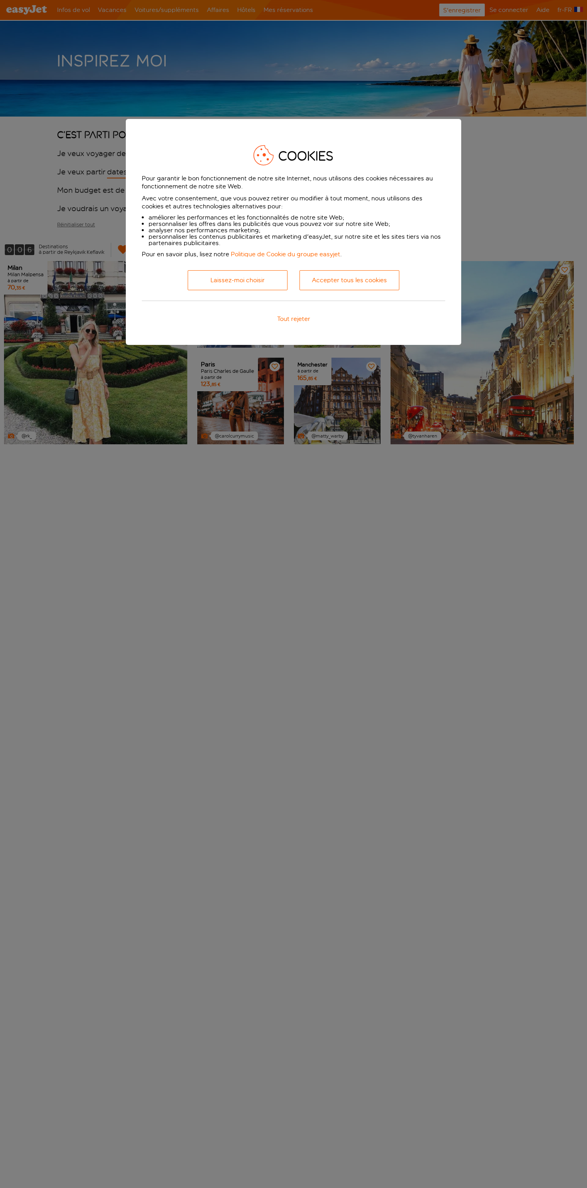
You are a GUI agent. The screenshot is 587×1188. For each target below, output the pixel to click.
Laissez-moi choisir (237, 280)
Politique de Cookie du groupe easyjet (285, 254)
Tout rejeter (293, 319)
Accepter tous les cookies (349, 280)
